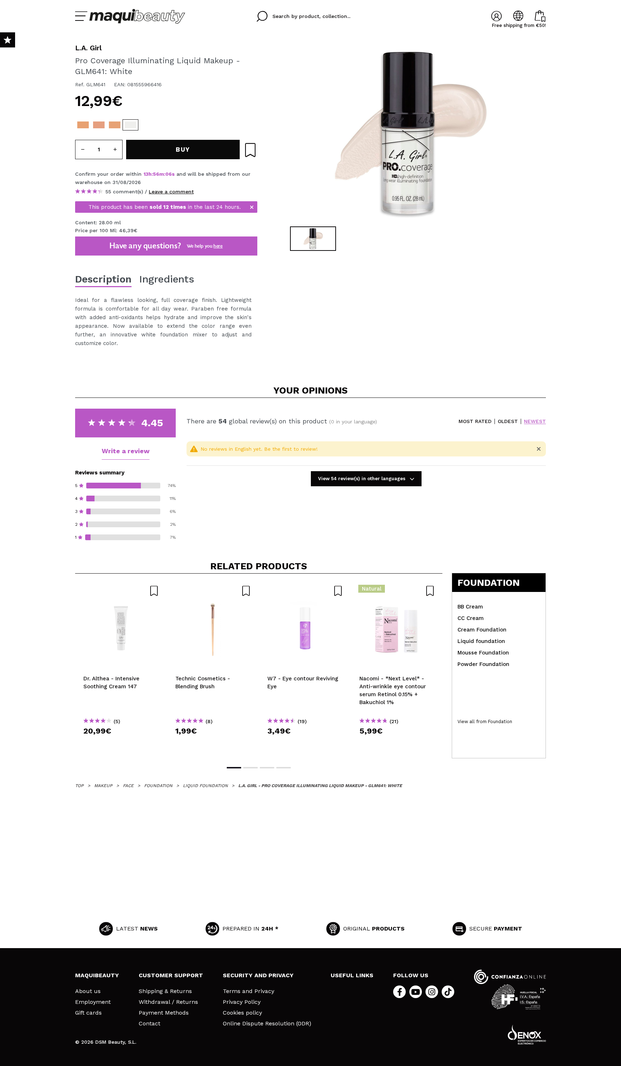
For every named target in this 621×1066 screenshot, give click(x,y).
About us (88, 991)
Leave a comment (171, 191)
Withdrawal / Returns (168, 1002)
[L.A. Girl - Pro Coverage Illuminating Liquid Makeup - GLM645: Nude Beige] (83, 124)
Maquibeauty (97, 975)
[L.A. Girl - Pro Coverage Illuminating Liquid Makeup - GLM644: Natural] (99, 124)
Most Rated (475, 421)
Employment (93, 1002)
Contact (149, 1023)
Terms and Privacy (248, 991)
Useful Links (352, 975)
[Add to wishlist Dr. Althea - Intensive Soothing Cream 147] (121, 591)
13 (145, 174)
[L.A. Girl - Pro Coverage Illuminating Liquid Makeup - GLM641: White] (130, 124)
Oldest (508, 421)
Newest (535, 421)
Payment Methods (164, 1013)
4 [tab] (283, 767)
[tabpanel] (408, 133)
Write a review (126, 451)
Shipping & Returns (165, 991)
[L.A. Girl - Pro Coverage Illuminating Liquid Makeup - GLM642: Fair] (114, 124)
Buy (121, 744)
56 (156, 174)
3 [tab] (267, 767)
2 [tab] (250, 767)
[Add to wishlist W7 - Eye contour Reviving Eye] (305, 591)
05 (168, 174)
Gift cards (88, 1013)
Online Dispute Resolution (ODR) (267, 1023)
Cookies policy (242, 1013)
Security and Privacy (258, 975)
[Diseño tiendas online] (527, 1034)
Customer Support (171, 975)
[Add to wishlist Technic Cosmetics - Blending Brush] (213, 591)
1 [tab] (234, 767)
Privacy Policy (242, 1002)
